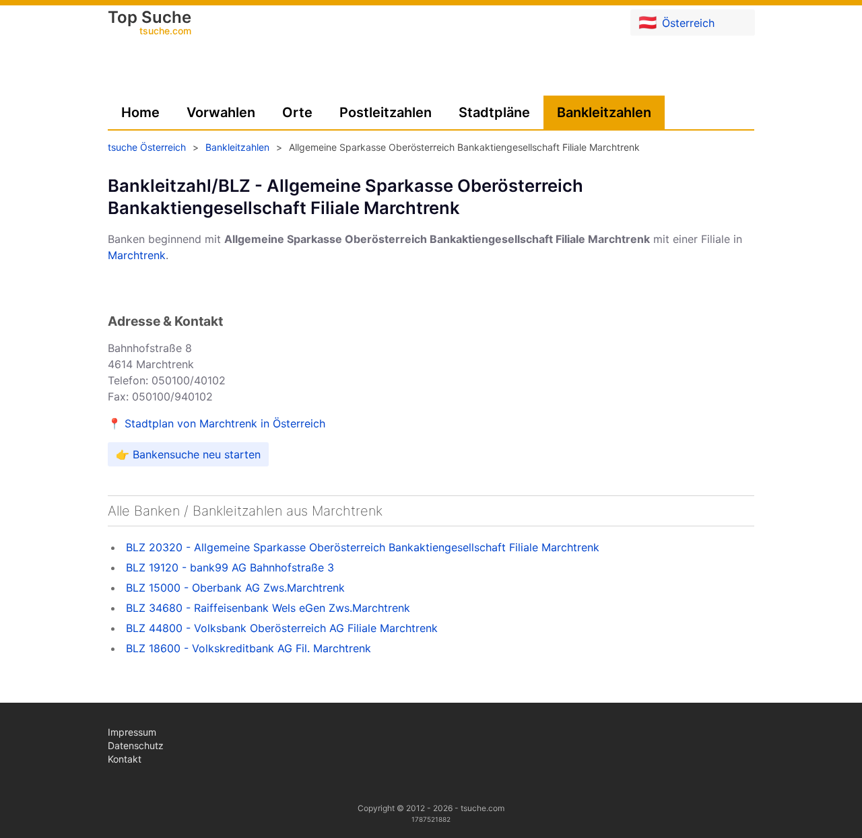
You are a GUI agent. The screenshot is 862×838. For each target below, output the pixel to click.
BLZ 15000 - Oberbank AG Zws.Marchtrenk (235, 587)
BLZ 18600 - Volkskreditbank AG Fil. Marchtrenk (248, 648)
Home (140, 112)
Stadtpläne (494, 112)
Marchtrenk (137, 255)
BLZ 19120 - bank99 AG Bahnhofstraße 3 (230, 567)
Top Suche (149, 23)
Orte (297, 112)
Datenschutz (136, 745)
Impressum (132, 732)
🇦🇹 (676, 22)
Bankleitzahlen (604, 112)
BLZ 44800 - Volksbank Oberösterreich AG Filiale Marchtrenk (282, 628)
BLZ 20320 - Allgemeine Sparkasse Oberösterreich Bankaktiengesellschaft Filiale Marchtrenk (362, 547)
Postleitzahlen (385, 112)
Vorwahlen (221, 112)
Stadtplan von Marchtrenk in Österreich (225, 423)
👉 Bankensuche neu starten (188, 454)
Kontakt (124, 759)
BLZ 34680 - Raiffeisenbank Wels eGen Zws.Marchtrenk (268, 608)
